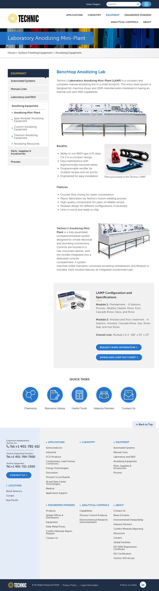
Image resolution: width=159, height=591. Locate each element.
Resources (119, 533)
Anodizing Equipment (68, 52)
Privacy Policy (70, 585)
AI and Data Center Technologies (56, 482)
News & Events (121, 515)
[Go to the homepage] (17, 585)
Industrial (51, 452)
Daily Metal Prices (55, 526)
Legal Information (89, 585)
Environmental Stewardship (128, 520)
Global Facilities (122, 542)
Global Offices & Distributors (54, 516)
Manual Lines (19, 88)
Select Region (93, 4)
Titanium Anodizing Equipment (26, 136)
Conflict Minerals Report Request (59, 532)
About (147, 22)
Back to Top (145, 424)
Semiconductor (54, 448)
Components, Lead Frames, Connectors (60, 462)
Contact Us (17, 475)
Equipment (113, 15)
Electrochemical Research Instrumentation (94, 521)
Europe (10, 495)
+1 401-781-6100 (29, 446)
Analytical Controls (124, 22)
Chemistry (94, 15)
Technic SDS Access (124, 558)
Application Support (56, 493)
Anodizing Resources (26, 143)
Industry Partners (123, 524)
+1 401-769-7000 (23, 456)
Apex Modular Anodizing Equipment (28, 120)
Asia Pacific (12, 500)
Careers (118, 538)
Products (51, 511)
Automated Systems (23, 80)
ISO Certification (122, 553)
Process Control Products (93, 515)
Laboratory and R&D (23, 97)
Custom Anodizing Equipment (25, 128)
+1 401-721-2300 (23, 466)
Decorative (52, 472)
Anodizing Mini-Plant (27, 112)
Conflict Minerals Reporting (128, 529)
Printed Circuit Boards (58, 477)
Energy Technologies (57, 468)
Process (15, 161)
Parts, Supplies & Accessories (21, 152)
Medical (50, 488)
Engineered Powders (138, 15)
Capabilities (86, 511)
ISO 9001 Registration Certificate (125, 548)
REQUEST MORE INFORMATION (117, 347)
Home (11, 52)
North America (14, 491)
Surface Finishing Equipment (35, 52)
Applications (74, 15)
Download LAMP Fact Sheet (118, 357)
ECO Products (53, 457)
